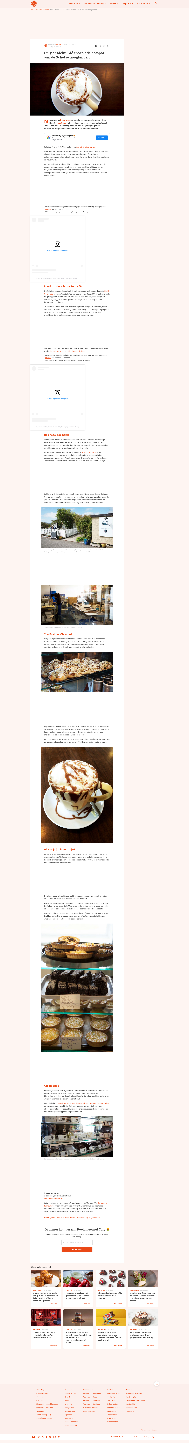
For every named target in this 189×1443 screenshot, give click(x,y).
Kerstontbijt (130, 1404)
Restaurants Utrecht (91, 1397)
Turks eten (111, 1400)
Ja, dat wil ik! (77, 1249)
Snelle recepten (71, 1425)
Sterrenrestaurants (90, 1407)
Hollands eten (112, 1422)
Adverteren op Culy (43, 1415)
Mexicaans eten (113, 1393)
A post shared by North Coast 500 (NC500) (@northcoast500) (57, 278)
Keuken (113, 3)
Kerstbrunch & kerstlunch (135, 1400)
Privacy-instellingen (149, 1430)
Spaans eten (112, 1411)
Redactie (51, 44)
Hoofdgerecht (70, 1411)
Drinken (46, 10)
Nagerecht (69, 1418)
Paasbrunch (130, 1411)
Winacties (40, 1411)
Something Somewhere (86, 147)
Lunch (67, 1400)
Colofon (39, 1400)
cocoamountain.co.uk (53, 1198)
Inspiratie (127, 3)
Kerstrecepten (70, 1393)
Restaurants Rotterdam (92, 1400)
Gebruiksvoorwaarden (44, 1418)
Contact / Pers (42, 1393)
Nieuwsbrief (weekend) (45, 1407)
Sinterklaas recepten (134, 1393)
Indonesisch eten (114, 1407)
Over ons (39, 1397)
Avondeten (69, 1404)
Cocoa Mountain (89, 452)
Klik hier (48, 209)
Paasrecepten (131, 1407)
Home (32, 10)
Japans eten (112, 1415)
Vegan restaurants (90, 1411)
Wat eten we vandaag (94, 3)
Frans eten (111, 1418)
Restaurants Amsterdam (92, 1393)
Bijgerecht (68, 1415)
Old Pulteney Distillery (76, 351)
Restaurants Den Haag (91, 1404)
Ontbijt (67, 1397)
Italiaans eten (112, 1404)
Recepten (73, 3)
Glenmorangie (55, 351)
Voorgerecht (69, 1407)
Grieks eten (111, 1397)
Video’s (154, 1390)
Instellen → (102, 138)
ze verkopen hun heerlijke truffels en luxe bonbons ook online (83, 1103)
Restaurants (142, 3)
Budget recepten (71, 1422)
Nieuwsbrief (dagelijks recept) (47, 1404)
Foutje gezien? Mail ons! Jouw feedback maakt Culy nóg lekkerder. (72, 1217)
